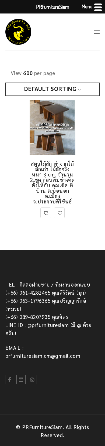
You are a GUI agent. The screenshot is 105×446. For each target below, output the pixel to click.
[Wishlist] (59, 213)
